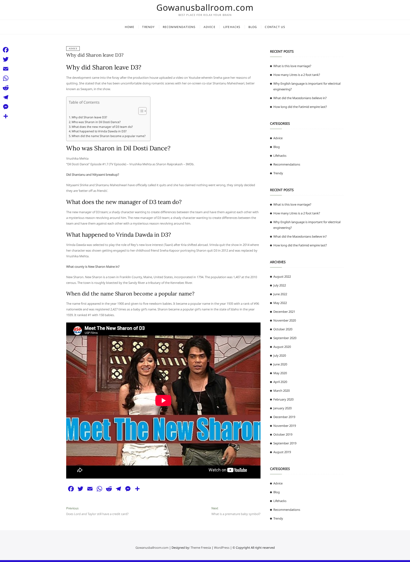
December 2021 (284, 311)
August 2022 (282, 276)
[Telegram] (5, 97)
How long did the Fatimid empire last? (300, 107)
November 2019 (284, 426)
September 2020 (284, 338)
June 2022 (280, 294)
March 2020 (281, 390)
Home (130, 27)
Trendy (148, 27)
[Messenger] (5, 106)
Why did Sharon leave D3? (94, 55)
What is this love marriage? (292, 66)
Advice (209, 27)
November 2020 (284, 320)
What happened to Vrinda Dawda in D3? (99, 131)
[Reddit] (5, 87)
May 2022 (280, 303)
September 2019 (284, 443)
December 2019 (284, 417)
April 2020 (280, 382)
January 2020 (282, 408)
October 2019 (282, 434)
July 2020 (279, 355)
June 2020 (280, 364)
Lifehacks (232, 27)
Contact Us (275, 27)
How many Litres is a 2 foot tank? (296, 75)
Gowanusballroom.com (205, 7)
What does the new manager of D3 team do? (102, 127)
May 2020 (280, 373)
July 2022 (279, 285)
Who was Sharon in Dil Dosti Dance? (96, 122)
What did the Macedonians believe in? (300, 98)
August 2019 (282, 452)
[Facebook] (5, 50)
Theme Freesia (201, 547)
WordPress (221, 547)
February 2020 (283, 399)
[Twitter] (5, 59)
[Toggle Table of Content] (140, 111)
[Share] (5, 116)
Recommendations (179, 27)
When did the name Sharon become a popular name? (108, 136)
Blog (252, 27)
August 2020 (282, 347)
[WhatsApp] (5, 78)
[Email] (5, 69)
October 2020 (282, 329)
